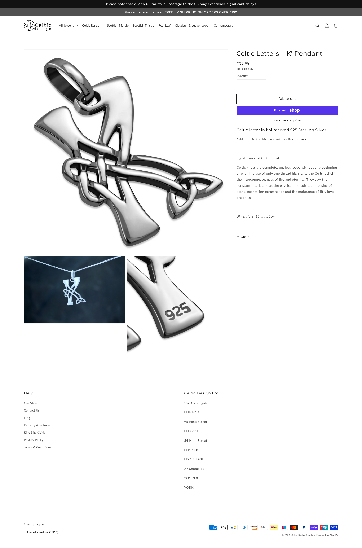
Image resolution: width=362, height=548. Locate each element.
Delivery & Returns (37, 425)
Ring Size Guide (35, 432)
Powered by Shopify (327, 535)
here (302, 139)
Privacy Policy (33, 440)
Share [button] (245, 236)
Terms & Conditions (37, 447)
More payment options (287, 120)
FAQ (27, 418)
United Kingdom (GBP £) (42, 532)
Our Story (31, 403)
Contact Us (32, 410)
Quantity (242, 76)
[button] (317, 25)
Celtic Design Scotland (303, 535)
